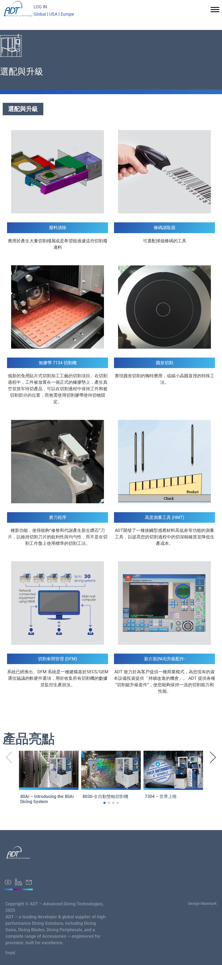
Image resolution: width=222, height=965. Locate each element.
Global (40, 14)
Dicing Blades (31, 929)
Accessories (54, 936)
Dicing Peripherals (64, 929)
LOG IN (40, 6)
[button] (213, 757)
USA (53, 14)
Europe (67, 14)
